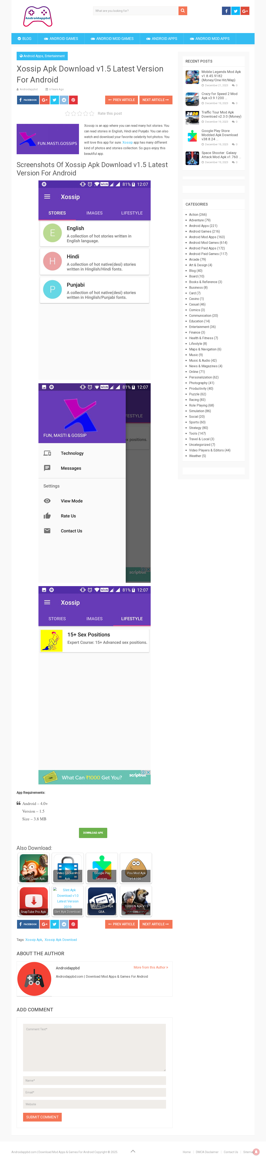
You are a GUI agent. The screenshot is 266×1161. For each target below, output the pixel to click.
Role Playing (198, 405)
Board (193, 276)
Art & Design (198, 265)
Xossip (127, 142)
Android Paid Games (204, 254)
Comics (194, 310)
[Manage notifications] (256, 1152)
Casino (194, 299)
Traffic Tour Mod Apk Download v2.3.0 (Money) (221, 114)
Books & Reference (203, 282)
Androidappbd (29, 89)
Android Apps (164, 38)
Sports (194, 422)
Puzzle (194, 394)
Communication (200, 316)
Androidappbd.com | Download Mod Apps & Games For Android (52, 1152)
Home (187, 1152)
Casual (194, 304)
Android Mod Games (115, 38)
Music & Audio (199, 360)
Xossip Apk (33, 940)
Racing (194, 400)
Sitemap (249, 1152)
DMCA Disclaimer (207, 1152)
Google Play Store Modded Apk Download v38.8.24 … (220, 135)
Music (193, 355)
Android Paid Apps (202, 248)
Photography (198, 383)
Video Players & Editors (206, 450)
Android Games (63, 38)
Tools (193, 433)
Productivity (198, 389)
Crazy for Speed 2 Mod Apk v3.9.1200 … (220, 96)
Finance (194, 332)
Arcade (194, 259)
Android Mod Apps (212, 38)
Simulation (196, 411)
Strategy (195, 428)
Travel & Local (199, 439)
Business (196, 288)
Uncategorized (199, 445)
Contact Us (231, 1152)
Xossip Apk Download (61, 940)
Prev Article (123, 100)
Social (193, 417)
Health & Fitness (201, 338)
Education (196, 321)
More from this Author (150, 967)
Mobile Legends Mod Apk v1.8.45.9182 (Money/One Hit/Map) (221, 76)
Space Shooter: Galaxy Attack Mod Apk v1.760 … (221, 155)
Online (193, 372)
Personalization (200, 377)
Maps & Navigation (203, 349)
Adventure (196, 220)
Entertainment (55, 56)
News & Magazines (203, 366)
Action (193, 215)
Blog (26, 38)
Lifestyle (195, 344)
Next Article (154, 100)
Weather (195, 456)
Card (192, 293)
